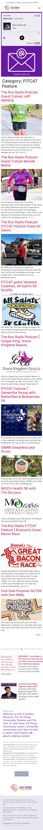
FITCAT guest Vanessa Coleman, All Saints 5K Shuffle (19, 286)
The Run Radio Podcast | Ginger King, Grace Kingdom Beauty (20, 341)
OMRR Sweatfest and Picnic (18, 449)
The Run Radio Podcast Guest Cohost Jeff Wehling (19, 96)
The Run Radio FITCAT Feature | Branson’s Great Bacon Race (21, 530)
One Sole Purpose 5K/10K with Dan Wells (21, 593)
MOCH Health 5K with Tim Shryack (18, 490)
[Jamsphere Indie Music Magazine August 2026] (9, 698)
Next (39, 635)
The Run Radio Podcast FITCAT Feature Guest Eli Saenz (20, 226)
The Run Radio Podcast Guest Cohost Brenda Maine (19, 161)
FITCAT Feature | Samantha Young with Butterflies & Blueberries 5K (20, 395)
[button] (39, 8)
